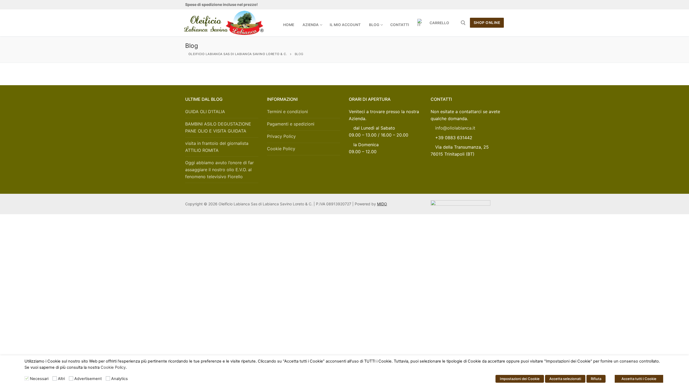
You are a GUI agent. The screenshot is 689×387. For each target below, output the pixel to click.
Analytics (119, 378)
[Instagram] (490, 5)
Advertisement (88, 378)
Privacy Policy (281, 136)
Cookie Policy (281, 148)
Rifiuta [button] (596, 379)
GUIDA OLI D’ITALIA (205, 111)
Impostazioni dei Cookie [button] (520, 379)
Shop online (487, 22)
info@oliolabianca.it (455, 128)
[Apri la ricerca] (463, 22)
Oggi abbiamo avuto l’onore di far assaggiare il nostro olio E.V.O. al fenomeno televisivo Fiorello (219, 169)
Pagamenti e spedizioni (290, 124)
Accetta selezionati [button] (565, 379)
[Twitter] (472, 5)
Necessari (39, 378)
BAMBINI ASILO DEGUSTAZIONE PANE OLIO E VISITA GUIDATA (218, 127)
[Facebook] (462, 5)
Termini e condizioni (287, 111)
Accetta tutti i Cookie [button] (638, 379)
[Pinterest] (500, 5)
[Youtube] (481, 5)
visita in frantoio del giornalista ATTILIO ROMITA (216, 147)
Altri (61, 378)
